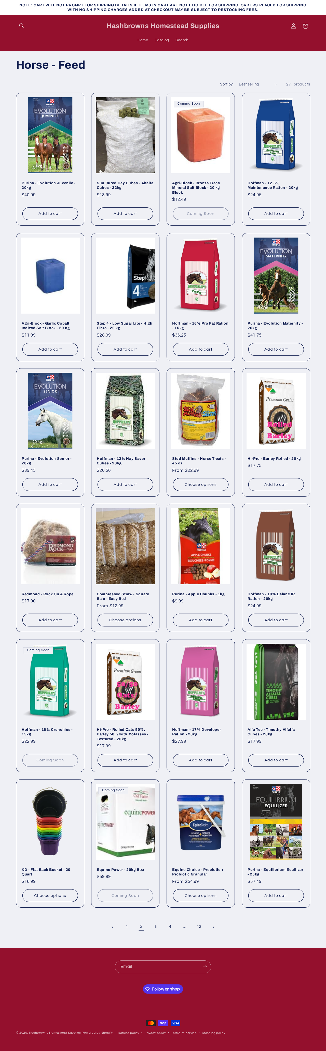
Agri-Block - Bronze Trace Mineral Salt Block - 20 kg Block (196, 187)
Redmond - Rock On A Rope (48, 594)
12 (199, 927)
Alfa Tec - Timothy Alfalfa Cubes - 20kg (271, 731)
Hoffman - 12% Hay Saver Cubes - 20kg (121, 460)
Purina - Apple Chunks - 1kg (198, 594)
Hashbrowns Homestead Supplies (55, 1032)
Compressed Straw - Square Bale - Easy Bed (123, 596)
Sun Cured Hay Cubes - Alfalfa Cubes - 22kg (125, 185)
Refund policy (128, 1033)
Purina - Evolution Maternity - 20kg (275, 325)
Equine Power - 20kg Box (120, 870)
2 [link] (141, 926)
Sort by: (226, 84)
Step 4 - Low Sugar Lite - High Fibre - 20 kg (125, 325)
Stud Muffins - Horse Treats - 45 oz (199, 460)
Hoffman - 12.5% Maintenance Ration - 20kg (273, 185)
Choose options (201, 485)
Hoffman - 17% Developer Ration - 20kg (196, 731)
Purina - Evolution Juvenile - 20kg (49, 185)
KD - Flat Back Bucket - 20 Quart (46, 872)
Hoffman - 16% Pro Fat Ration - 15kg (200, 325)
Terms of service (184, 1033)
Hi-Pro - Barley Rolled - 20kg (274, 458)
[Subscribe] (205, 966)
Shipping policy (213, 1033)
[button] (22, 26)
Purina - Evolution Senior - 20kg (47, 460)
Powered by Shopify (97, 1032)
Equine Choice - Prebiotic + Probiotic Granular (198, 872)
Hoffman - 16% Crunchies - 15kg (47, 731)
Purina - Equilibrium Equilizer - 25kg (275, 872)
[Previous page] (112, 927)
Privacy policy (155, 1033)
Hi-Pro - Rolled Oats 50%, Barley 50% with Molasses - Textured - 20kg (122, 734)
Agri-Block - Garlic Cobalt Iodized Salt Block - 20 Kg (46, 325)
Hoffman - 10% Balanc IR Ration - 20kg (271, 596)
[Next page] (213, 927)
